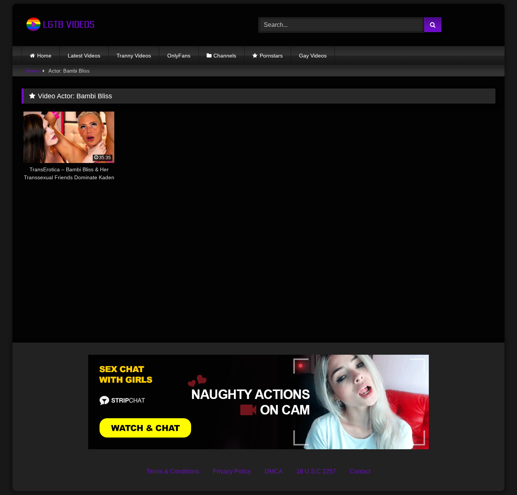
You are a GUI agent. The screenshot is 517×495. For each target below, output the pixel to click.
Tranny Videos (134, 56)
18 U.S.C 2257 (316, 471)
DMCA (274, 471)
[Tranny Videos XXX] (59, 25)
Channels (224, 56)
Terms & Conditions (172, 471)
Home (44, 56)
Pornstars (271, 56)
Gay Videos (313, 56)
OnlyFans (178, 56)
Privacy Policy (232, 471)
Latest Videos (84, 56)
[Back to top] (493, 472)
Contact (360, 471)
